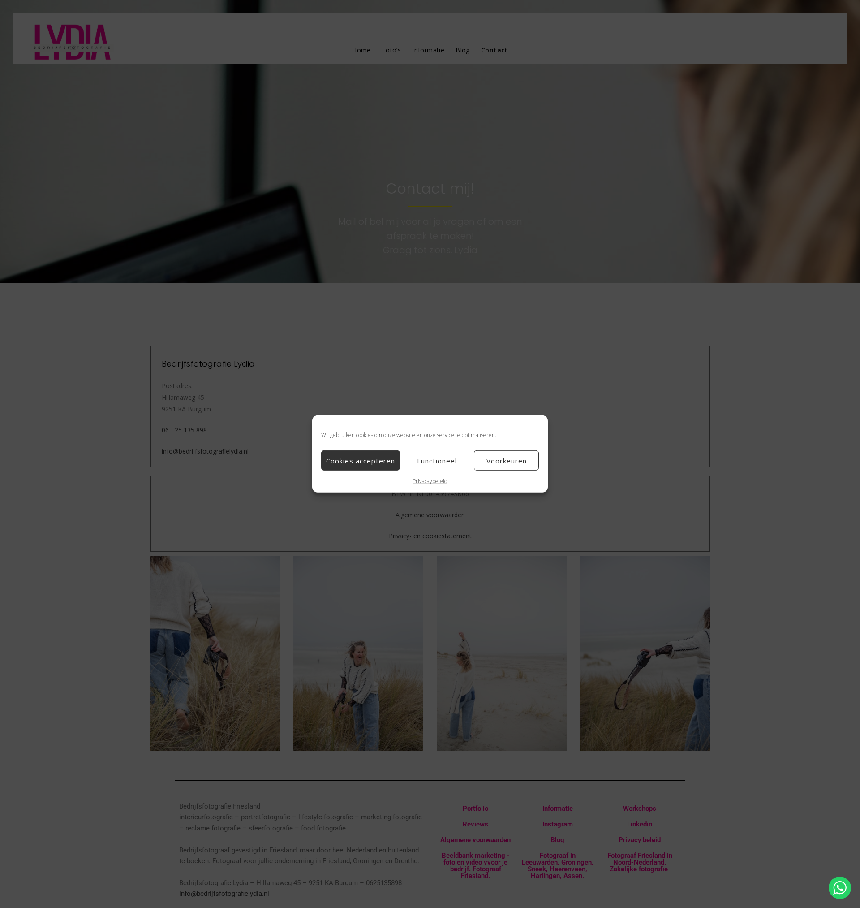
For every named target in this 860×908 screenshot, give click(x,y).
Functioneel (437, 460)
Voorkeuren (506, 460)
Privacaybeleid (430, 481)
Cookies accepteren (360, 460)
